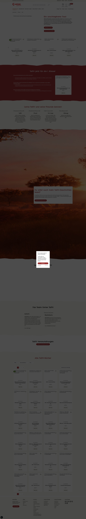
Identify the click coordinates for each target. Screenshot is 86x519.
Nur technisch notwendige (39, 265)
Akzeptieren (43, 263)
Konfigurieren (46, 265)
